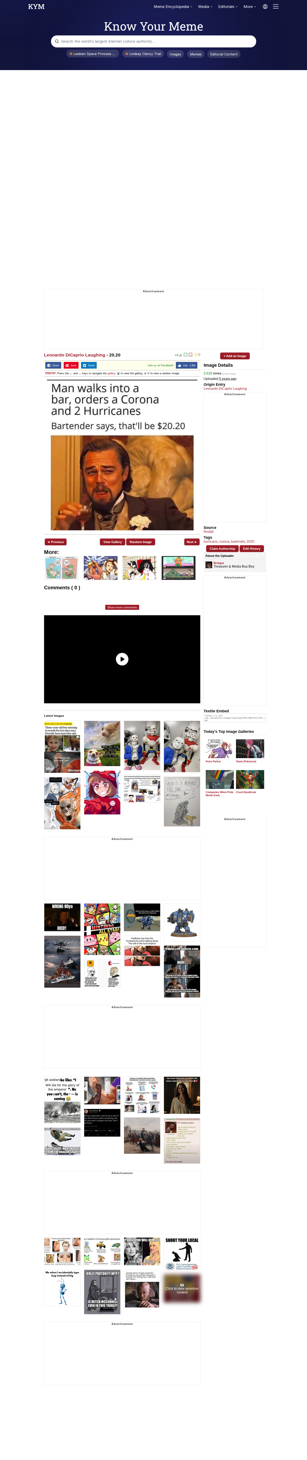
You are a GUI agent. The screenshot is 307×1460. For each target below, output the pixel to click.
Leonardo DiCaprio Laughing (74, 355)
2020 (250, 541)
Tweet (90, 365)
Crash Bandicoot (246, 792)
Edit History (251, 548)
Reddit (208, 531)
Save (72, 365)
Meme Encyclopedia (171, 6)
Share (54, 365)
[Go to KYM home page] (36, 8)
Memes (196, 54)
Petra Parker (213, 761)
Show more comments (122, 607)
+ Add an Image (235, 356)
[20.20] (122, 455)
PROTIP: (50, 373)
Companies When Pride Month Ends (219, 794)
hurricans (210, 541)
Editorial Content (224, 54)
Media (203, 6)
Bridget (219, 563)
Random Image (141, 542)
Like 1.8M (188, 365)
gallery (111, 373)
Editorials (226, 6)
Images (175, 54)
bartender (238, 541)
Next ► (192, 542)
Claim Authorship (222, 548)
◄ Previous (55, 542)
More (248, 6)
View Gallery (112, 542)
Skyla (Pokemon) (246, 761)
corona (224, 541)
